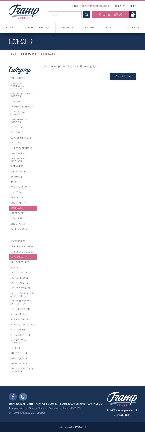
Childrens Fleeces (21, 246)
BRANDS (89, 27)
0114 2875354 (122, 414)
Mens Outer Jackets (22, 324)
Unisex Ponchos (20, 363)
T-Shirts (15, 101)
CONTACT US (131, 27)
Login (133, 5)
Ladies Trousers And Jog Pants (20, 302)
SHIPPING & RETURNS (21, 403)
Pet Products (18, 228)
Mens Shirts (18, 329)
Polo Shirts (17, 127)
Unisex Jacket (18, 358)
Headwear (16, 197)
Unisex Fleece (19, 353)
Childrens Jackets (21, 251)
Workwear (17, 166)
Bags (13, 181)
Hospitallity (18, 202)
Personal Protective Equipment (17, 86)
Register (120, 5)
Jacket (14, 267)
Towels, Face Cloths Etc (18, 113)
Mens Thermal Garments (19, 341)
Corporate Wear (20, 137)
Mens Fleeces (18, 314)
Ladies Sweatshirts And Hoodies (22, 294)
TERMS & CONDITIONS (72, 403)
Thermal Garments (22, 106)
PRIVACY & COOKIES (47, 403)
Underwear (17, 223)
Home (12, 53)
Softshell (16, 347)
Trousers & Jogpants (17, 159)
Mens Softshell (20, 334)
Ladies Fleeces (19, 277)
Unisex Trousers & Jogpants (22, 370)
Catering (16, 142)
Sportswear (17, 153)
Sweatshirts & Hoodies (19, 121)
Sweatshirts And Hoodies (20, 95)
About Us (67, 27)
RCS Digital (80, 427)
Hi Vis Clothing (20, 262)
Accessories (18, 171)
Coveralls (48, 53)
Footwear (16, 192)
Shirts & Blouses (21, 148)
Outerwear (28, 53)
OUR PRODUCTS (34, 27)
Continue (123, 76)
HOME (9, 27)
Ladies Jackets (19, 282)
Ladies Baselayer (20, 272)
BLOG (109, 27)
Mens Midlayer (19, 319)
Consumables (19, 187)
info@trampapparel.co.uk (95, 5)
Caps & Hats (17, 78)
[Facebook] (13, 397)
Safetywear (17, 213)
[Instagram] (23, 397)
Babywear (16, 176)
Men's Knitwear (20, 308)
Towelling (17, 218)
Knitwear (16, 132)
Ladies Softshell (21, 288)
